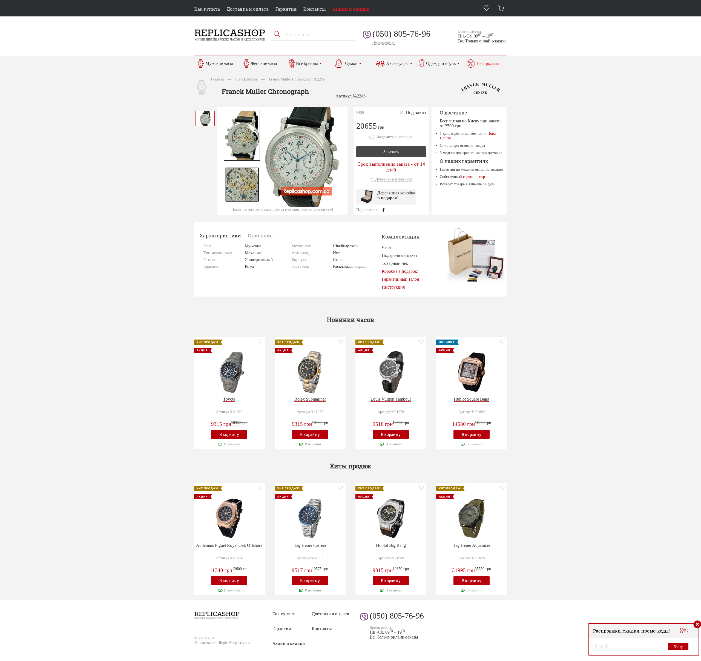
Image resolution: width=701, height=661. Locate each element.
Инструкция (393, 287)
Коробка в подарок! (400, 271)
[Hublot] (471, 371)
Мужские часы (219, 63)
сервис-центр (474, 176)
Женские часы (264, 63)
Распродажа (488, 63)
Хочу (678, 646)
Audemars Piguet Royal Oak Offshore (229, 545)
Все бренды (307, 63)
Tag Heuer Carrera (310, 545)
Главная (217, 79)
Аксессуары (397, 63)
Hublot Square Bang (471, 399)
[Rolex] (310, 371)
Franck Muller (246, 79)
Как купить (207, 9)
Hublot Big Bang (391, 545)
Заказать (391, 152)
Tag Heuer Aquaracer (471, 545)
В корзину (229, 434)
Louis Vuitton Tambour (390, 399)
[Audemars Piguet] (229, 518)
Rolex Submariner (310, 399)
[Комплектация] (475, 254)
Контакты (314, 9)
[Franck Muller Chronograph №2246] (205, 118)
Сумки (351, 63)
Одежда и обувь (441, 63)
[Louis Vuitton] (390, 371)
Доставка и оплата (248, 9)
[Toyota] (229, 371)
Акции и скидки (351, 9)
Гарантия (286, 9)
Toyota (229, 399)
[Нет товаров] (502, 8)
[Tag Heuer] (310, 518)
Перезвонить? (383, 42)
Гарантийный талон (400, 279)
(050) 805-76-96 (401, 34)
